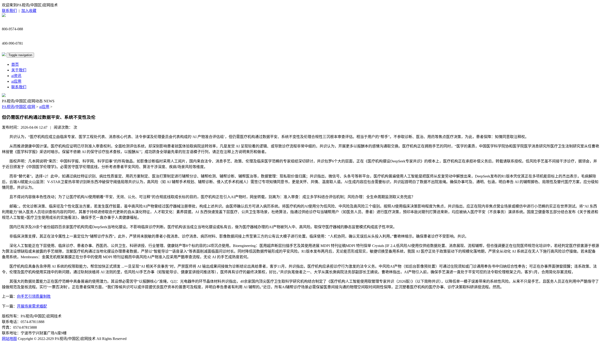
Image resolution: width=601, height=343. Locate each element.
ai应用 (16, 81)
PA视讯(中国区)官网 (18, 107)
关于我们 (18, 70)
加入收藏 (28, 11)
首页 (15, 64)
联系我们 (9, 11)
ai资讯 (16, 76)
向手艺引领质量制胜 (34, 296)
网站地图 (9, 339)
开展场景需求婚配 (32, 306)
